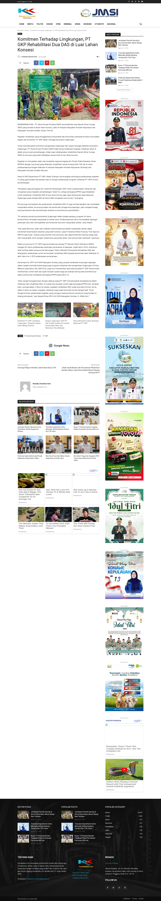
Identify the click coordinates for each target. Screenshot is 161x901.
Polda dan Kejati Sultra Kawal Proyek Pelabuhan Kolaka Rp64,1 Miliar (130, 80)
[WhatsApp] (52, 62)
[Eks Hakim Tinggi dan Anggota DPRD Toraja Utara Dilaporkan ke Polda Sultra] (87, 444)
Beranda (20, 30)
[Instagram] (132, 1)
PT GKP (45, 336)
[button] (140, 24)
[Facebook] (129, 1)
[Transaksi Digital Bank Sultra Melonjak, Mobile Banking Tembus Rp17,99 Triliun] (59, 415)
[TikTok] (119, 887)
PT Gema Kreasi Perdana (32, 336)
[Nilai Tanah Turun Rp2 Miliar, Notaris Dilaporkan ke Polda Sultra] (59, 444)
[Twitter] (135, 1)
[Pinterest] (47, 62)
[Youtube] (142, 1)
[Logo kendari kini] (36, 13)
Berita (27, 30)
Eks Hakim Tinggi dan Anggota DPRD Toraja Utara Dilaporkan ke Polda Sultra (86, 458)
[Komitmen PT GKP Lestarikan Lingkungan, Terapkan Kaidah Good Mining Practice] (30, 310)
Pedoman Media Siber (80, 872)
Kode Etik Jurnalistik (79, 875)
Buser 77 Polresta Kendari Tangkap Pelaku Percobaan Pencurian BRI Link (128, 67)
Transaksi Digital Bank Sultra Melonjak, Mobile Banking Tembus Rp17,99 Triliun (57, 429)
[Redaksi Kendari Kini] (19, 57)
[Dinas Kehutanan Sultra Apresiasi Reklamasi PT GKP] (86, 310)
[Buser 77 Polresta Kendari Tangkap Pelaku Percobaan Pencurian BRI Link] (87, 415)
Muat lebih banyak (124, 90)
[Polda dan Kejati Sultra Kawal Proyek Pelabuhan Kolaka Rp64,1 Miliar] (30, 444)
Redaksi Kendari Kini (30, 57)
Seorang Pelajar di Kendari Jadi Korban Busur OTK (37, 368)
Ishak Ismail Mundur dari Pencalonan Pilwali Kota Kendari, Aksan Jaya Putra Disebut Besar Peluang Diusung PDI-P (81, 370)
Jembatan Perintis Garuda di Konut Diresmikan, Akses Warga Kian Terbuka (29, 429)
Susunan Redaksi (111, 863)
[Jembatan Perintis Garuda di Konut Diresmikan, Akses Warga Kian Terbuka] (30, 415)
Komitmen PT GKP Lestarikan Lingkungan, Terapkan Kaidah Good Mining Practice (29, 323)
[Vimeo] (138, 1)
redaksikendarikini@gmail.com (38, 879)
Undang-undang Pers (80, 878)
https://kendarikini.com (40, 387)
